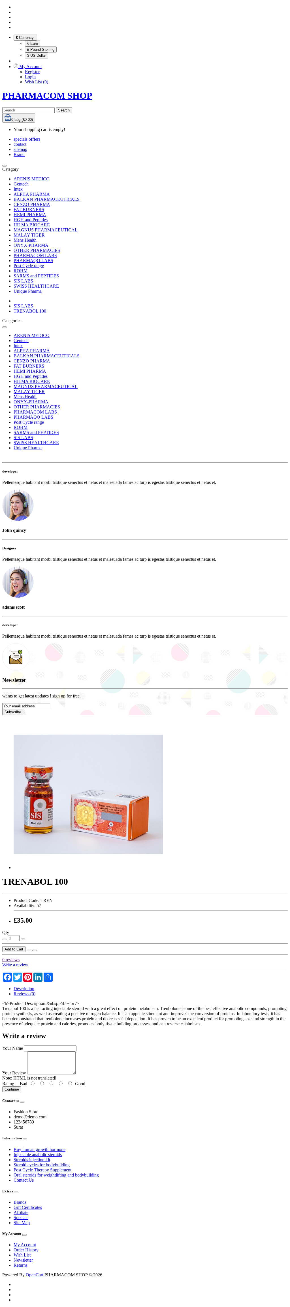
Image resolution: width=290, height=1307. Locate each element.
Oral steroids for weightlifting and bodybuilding (56, 1175)
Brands (20, 1202)
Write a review (15, 964)
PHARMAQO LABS (33, 260)
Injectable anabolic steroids (38, 1154)
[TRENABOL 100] (88, 867)
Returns (20, 1265)
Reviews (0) (24, 993)
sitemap (20, 149)
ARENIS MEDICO (32, 178)
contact (20, 144)
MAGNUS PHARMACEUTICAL (46, 229)
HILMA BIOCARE (32, 224)
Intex (18, 189)
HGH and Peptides (31, 219)
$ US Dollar (36, 55)
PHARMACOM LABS (35, 255)
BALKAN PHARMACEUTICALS (47, 199)
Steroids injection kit (32, 1159)
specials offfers (27, 139)
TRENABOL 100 (30, 311)
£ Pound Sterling (40, 49)
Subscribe (13, 712)
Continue (12, 1089)
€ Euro (32, 43)
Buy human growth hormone (39, 1149)
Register (32, 71)
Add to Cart (14, 949)
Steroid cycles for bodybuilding (42, 1164)
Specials (21, 1217)
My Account (25, 1244)
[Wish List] (29, 950)
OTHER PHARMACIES (37, 250)
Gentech (21, 184)
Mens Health (25, 240)
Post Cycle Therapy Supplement (42, 1169)
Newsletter (23, 1260)
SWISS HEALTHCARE (36, 286)
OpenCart (34, 1274)
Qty (5, 932)
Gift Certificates (28, 1207)
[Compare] (34, 950)
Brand (19, 154)
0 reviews (11, 959)
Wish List (22, 1255)
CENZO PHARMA (32, 204)
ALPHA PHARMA (32, 194)
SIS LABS (23, 281)
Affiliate (21, 1212)
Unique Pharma (28, 291)
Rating (8, 1083)
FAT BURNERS (29, 209)
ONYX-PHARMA (31, 245)
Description (24, 988)
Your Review (14, 1072)
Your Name (12, 1048)
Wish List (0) (36, 81)
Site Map (22, 1222)
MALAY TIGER (29, 235)
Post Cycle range (29, 265)
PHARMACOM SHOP (47, 95)
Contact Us (24, 1180)
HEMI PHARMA (30, 214)
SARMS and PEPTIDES (36, 275)
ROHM (20, 270)
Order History (26, 1249)
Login (30, 76)
